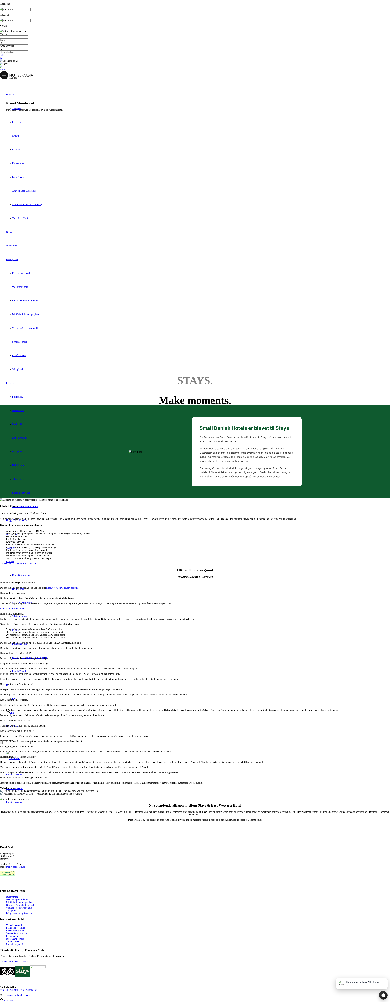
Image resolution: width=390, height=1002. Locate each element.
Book (2, 69)
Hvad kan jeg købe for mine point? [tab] (17, 684)
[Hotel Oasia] (16, 78)
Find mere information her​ (12, 608)
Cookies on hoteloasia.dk (17, 995)
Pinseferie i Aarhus (15, 930)
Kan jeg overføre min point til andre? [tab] (17, 731)
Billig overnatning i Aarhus (19, 913)
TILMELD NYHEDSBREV (14, 961)
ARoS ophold (13, 941)
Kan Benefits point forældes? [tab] (14, 699)
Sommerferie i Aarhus (16, 933)
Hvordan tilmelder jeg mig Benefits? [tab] (17, 582)
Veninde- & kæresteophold (19, 908)
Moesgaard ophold (15, 938)
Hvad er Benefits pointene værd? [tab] (16, 720)
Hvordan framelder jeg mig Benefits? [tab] (18, 757)
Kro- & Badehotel (29, 990)
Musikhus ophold (14, 944)
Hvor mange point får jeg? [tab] (12, 613)
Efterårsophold (13, 936)
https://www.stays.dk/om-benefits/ (62, 587)
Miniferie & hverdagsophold (19, 902)
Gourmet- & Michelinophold (20, 905)
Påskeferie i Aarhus (15, 927)
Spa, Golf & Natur (9, 990)
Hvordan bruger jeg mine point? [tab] (15, 653)
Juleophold (11, 910)
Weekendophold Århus (17, 899)
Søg (2, 55)
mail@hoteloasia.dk (15, 866)
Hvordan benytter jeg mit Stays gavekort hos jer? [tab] (23, 777)
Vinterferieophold (14, 925)
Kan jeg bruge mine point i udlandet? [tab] (18, 746)
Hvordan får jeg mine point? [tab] (13, 593)
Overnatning (12, 897)
